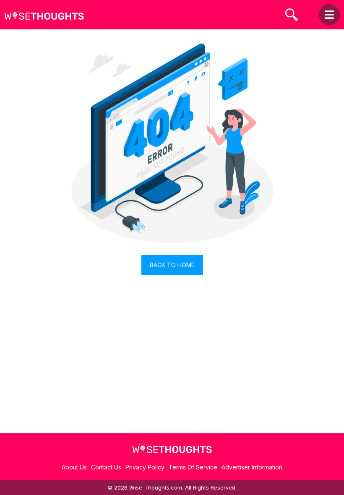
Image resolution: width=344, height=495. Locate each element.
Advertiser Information (252, 467)
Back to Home (172, 264)
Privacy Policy (144, 467)
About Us (74, 467)
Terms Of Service (193, 467)
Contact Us (106, 467)
